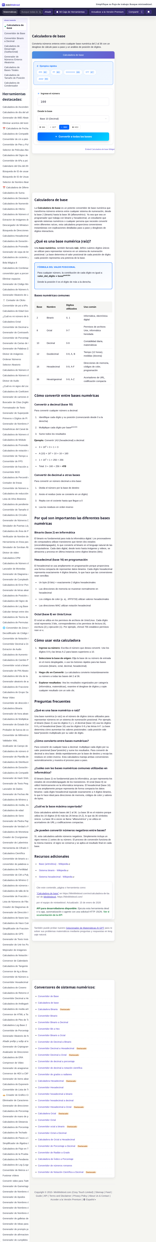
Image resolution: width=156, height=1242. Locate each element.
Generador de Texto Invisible (15, 939)
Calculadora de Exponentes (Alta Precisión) (15, 1084)
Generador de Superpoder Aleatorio (15, 413)
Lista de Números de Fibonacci (15, 901)
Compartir (134, 12)
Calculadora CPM (11, 558)
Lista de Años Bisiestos (14, 499)
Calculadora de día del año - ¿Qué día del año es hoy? (15, 112)
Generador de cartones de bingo (15, 397)
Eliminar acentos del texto (15, 123)
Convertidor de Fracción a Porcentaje (15, 896)
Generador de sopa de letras (15, 252)
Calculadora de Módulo (14, 440)
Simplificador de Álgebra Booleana (15, 1143)
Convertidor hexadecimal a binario (55, 1094)
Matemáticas (9, 12)
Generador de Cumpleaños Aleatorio (15, 579)
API (45, 1196)
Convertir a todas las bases (75, 136)
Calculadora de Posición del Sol (15, 595)
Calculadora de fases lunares (15, 918)
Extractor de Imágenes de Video (15, 219)
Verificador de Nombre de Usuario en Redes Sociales (15, 536)
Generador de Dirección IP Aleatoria (15, 912)
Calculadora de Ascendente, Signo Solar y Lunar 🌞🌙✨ (15, 107)
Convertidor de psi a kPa (15, 305)
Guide (39, 1196)
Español (90, 1199)
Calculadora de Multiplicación (15, 719)
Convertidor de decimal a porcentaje (56, 1061)
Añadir (48, 12)
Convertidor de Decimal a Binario (54, 1042)
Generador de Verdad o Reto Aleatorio (15, 826)
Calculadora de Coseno (14, 987)
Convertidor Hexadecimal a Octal (54, 1107)
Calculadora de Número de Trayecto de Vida (15, 434)
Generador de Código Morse (15, 284)
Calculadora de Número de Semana (15, 370)
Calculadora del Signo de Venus (15, 155)
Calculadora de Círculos (15, 515)
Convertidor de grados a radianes (55, 1074)
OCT (54, 127)
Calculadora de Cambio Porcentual (15, 660)
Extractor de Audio (12, 649)
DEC (65, 127)
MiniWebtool (50, 896)
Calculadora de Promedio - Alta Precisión (15, 246)
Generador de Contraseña (15, 332)
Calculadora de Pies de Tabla (15, 1020)
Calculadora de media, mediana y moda (15, 805)
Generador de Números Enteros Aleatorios (13, 59)
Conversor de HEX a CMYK (15, 1073)
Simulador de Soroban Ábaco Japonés (15, 547)
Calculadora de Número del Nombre (15, 214)
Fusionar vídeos (11, 1175)
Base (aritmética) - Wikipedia (53, 864)
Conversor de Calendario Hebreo (15, 960)
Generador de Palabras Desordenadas (15, 348)
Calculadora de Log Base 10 (15, 606)
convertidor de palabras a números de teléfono (15, 864)
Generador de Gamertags (15, 1186)
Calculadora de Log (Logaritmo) (15, 1165)
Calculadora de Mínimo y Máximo (15, 799)
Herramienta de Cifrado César (15, 848)
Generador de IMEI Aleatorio (15, 117)
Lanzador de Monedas (14, 568)
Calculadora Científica (14, 853)
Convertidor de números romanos (55, 1165)
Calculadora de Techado (15, 1132)
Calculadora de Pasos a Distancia (15, 1138)
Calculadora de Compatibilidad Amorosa (15, 134)
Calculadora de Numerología (15, 203)
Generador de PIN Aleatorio (15, 670)
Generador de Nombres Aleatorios (15, 423)
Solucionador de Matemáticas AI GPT (85, 928)
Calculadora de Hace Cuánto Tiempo (15, 923)
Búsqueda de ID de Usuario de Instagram (15, 176)
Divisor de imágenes (13, 354)
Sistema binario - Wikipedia (52, 870)
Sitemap (99, 1192)
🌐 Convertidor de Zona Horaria (15, 628)
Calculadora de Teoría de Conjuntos (15, 617)
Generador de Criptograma (15, 1046)
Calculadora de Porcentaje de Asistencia (15, 1111)
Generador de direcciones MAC (15, 1105)
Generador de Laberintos (15, 842)
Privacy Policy (80, 1196)
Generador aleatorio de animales (15, 681)
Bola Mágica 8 (10, 262)
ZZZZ (43, 79)
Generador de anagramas (15, 1068)
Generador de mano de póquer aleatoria (15, 1116)
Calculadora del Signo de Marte (15, 601)
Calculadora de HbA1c (14, 209)
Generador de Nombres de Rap (15, 1202)
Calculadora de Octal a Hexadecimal (56, 1139)
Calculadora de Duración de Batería (15, 767)
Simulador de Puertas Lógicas (15, 526)
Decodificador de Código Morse (15, 633)
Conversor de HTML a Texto (15, 1014)
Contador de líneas (12, 483)
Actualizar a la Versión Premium (107, 12)
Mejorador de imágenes (15, 950)
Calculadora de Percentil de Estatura (15, 477)
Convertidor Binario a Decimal (53, 1022)
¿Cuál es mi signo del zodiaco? (15, 386)
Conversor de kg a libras (15, 971)
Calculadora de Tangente (15, 966)
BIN (43, 127)
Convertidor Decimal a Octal (52, 1055)
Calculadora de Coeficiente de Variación (15, 391)
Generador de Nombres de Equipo (15, 1191)
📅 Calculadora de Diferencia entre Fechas (15, 187)
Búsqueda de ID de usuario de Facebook (15, 171)
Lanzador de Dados (12, 789)
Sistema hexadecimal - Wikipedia (55, 876)
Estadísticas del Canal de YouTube (15, 429)
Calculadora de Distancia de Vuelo (15, 1122)
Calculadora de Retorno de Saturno (15, 993)
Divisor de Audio (11, 381)
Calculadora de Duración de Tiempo (15, 241)
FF (56, 72)
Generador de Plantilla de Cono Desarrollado (15, 756)
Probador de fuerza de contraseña (15, 730)
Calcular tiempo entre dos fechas (15, 611)
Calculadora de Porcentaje (15, 1127)
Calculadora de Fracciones (15, 687)
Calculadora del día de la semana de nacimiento (15, 676)
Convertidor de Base (48, 996)
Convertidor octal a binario (51, 1126)
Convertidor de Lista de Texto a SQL (15, 1089)
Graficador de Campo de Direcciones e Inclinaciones (15, 746)
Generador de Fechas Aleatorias (15, 794)
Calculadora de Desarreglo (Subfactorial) (12, 49)
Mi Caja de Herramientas (72, 12)
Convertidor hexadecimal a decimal (55, 1100)
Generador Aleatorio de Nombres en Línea (15, 1036)
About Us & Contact (99, 1196)
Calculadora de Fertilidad (15, 869)
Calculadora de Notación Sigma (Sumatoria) (15, 955)
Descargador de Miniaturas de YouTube (15, 225)
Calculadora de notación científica (15, 450)
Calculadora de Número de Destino (15, 563)
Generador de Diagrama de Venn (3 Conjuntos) (15, 574)
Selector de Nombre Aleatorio (15, 182)
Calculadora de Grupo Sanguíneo (15, 692)
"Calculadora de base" (48, 893)
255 (43, 72)
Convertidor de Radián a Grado (54, 1152)
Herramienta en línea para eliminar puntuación (15, 542)
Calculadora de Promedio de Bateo (15, 445)
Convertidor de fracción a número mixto (15, 466)
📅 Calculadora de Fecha (15, 128)
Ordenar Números (12, 359)
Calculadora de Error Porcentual (15, 585)
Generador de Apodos (14, 1197)
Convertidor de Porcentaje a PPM (15, 338)
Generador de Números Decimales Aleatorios (15, 520)
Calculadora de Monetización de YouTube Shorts (15, 832)
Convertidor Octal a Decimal (52, 1133)
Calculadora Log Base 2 (15, 1025)
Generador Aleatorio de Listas (15, 295)
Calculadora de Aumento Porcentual (15, 654)
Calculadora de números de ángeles (15, 885)
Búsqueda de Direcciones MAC (15, 230)
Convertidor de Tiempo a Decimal (15, 456)
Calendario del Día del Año (15, 166)
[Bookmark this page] (148, 12)
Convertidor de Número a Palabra (15, 488)
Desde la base (45, 111)
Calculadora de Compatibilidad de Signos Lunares (15, 773)
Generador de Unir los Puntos (15, 944)
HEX (76, 127)
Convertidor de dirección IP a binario (15, 703)
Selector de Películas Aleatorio (15, 150)
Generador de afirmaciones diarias (15, 1234)
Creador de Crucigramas (15, 837)
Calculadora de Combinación (15, 268)
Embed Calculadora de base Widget (100, 149)
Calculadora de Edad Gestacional (15, 311)
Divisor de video (11, 552)
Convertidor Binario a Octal (51, 1035)
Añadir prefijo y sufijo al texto (15, 1041)
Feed (108, 1192)
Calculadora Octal (47, 1113)
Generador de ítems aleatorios (15, 1079)
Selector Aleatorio (11, 364)
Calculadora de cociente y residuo (15, 257)
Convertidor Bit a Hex (49, 1029)
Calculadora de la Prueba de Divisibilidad (15, 1154)
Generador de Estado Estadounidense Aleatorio (15, 724)
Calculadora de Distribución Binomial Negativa (15, 762)
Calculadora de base (48, 1003)
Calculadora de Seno (13, 815)
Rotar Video (9, 697)
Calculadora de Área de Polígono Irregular (15, 531)
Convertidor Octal (47, 1120)
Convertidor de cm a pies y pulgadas (15, 139)
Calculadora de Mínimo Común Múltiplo (15, 880)
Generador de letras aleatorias (15, 590)
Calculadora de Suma (13, 193)
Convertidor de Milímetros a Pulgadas (15, 735)
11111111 (72, 72)
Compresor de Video (13, 1062)
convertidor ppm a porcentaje (15, 273)
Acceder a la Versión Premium (65, 1199)
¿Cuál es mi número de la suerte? (15, 316)
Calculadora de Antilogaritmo (15, 1003)
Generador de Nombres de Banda (15, 1207)
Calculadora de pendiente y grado (15, 504)
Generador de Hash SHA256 (15, 778)
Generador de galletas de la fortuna (15, 1218)
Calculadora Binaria (48, 1009)
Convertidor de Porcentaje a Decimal (56, 1146)
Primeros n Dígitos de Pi (15, 418)
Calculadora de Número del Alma (15, 375)
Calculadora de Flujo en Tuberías (15, 1148)
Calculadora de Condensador (12, 84)
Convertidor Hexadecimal (50, 1087)
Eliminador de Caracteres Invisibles (15, 1100)
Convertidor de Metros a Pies (15, 1170)
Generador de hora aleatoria (15, 713)
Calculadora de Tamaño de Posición (14, 76)
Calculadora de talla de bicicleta (15, 891)
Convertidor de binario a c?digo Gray (15, 858)
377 (89, 72)
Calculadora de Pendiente (15, 1159)
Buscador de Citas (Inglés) (15, 402)
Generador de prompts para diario (15, 1229)
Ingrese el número (50, 93)
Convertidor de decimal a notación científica (60, 1068)
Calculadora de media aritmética (15, 1009)
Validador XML (10, 740)
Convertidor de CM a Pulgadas (15, 875)
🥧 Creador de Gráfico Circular (15, 1095)
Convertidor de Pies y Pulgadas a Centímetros (15, 144)
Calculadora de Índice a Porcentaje (55, 1159)
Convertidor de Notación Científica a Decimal (60, 1172)
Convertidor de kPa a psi (15, 160)
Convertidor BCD (11, 472)
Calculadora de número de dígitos (15, 751)
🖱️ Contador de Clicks (14, 300)
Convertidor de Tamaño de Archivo (15, 509)
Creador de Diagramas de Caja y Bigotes (15, 907)
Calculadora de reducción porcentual (15, 493)
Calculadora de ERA (13, 1057)
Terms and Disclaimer (60, 1196)
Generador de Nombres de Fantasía (15, 1213)
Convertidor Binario (47, 1016)
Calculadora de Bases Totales (12, 68)
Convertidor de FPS (13, 461)
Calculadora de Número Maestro (15, 289)
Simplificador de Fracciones (15, 928)
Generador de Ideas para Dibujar (15, 1224)
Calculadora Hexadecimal (51, 1081)
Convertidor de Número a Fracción (15, 977)
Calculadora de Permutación (15, 622)
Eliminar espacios (11, 279)
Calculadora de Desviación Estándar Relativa (15, 198)
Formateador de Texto (14, 407)
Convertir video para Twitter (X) (15, 1181)
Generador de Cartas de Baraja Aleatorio (15, 343)
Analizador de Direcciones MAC (15, 1052)
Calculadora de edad (13, 810)
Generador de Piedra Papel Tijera (15, 821)
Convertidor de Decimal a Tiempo (15, 327)
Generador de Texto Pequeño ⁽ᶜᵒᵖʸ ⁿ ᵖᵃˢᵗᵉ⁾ (15, 783)
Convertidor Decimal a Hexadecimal (56, 1048)
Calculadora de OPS (13, 934)
